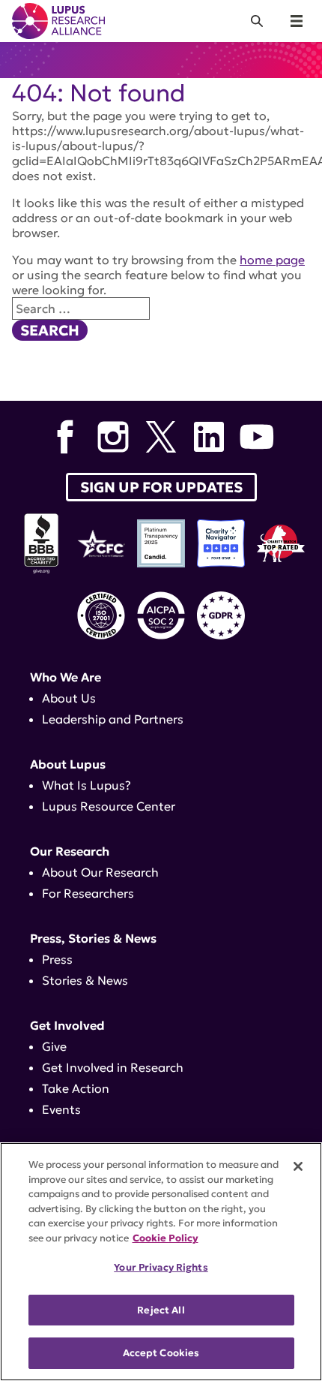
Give (54, 1046)
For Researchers (88, 893)
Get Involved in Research (112, 1067)
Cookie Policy (165, 1238)
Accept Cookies (161, 1352)
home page (272, 259)
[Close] (298, 1166)
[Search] (257, 21)
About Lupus (68, 764)
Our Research (69, 851)
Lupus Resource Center (108, 806)
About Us (69, 698)
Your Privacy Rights (160, 1267)
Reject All (160, 1310)
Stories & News (85, 980)
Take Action (75, 1088)
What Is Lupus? (86, 785)
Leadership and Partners (112, 719)
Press (57, 959)
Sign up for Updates (161, 487)
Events (61, 1109)
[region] (161, 1261)
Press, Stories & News (93, 938)
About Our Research (100, 872)
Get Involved (67, 1025)
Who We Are (65, 676)
